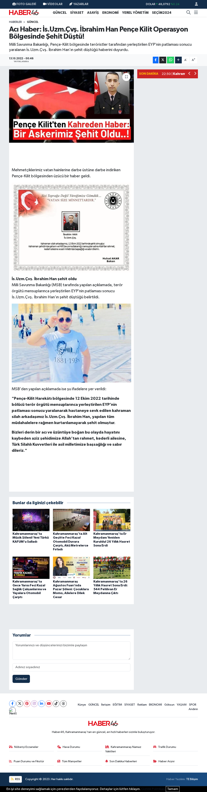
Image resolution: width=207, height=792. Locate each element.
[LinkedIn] (41, 703)
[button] (189, 74)
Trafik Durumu (167, 746)
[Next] (12, 710)
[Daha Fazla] (178, 60)
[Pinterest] (27, 703)
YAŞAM (182, 704)
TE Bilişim (192, 779)
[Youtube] (48, 703)
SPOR (192, 704)
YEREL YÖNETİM (135, 12)
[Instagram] (34, 703)
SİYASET (77, 12)
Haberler (15, 22)
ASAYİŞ (93, 12)
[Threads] (63, 703)
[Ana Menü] (196, 12)
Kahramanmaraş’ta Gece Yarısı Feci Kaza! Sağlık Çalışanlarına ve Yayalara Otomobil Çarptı (29, 589)
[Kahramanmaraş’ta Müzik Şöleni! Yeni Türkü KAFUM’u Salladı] (31, 520)
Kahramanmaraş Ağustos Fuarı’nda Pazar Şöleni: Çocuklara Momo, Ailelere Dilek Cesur (71, 589)
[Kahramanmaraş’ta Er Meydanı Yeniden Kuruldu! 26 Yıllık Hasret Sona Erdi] (111, 520)
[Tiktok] (56, 703)
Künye (82, 704)
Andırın (193, 709)
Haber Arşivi (166, 761)
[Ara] (188, 12)
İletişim (105, 704)
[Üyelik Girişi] (194, 4)
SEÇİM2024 (161, 12)
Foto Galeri (26, 4)
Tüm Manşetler (72, 761)
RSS (17, 779)
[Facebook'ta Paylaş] (155, 60)
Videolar (54, 4)
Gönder (21, 679)
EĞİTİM (117, 704)
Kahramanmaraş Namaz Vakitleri (123, 749)
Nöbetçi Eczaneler (26, 746)
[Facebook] (12, 703)
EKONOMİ (110, 12)
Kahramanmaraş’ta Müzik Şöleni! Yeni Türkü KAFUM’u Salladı (31, 537)
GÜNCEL (60, 12)
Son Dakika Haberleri (123, 761)
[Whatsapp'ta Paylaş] (170, 60)
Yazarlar (80, 4)
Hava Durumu (71, 746)
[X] (19, 703)
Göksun (169, 704)
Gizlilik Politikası (153, 789)
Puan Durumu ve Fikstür (29, 761)
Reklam (142, 704)
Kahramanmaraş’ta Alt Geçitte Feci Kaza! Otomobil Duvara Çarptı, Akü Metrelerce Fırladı (70, 541)
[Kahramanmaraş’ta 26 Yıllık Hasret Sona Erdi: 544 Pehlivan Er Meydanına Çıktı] (111, 567)
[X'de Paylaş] (162, 60)
